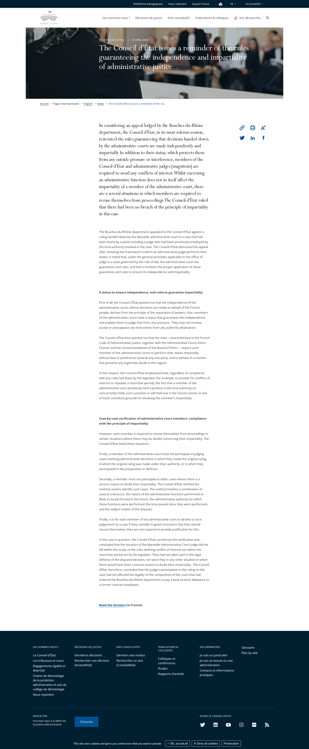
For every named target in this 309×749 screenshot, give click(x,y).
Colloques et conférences (166, 660)
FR (231, 4)
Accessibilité (253, 4)
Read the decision (112, 605)
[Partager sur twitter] (242, 138)
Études (163, 668)
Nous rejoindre (43, 694)
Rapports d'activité (171, 674)
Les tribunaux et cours (48, 660)
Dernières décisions (88, 655)
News (100, 103)
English (88, 103)
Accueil (44, 103)
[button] (116, 18)
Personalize (231, 743)
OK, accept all (178, 743)
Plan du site (250, 653)
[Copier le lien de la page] (242, 128)
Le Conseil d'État (44, 655)
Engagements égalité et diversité (49, 668)
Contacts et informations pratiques (217, 672)
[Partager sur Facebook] (263, 138)
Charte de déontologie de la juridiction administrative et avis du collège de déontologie (50, 682)
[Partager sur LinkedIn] (252, 138)
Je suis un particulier (214, 655)
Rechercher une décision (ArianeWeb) (92, 662)
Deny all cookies (207, 743)
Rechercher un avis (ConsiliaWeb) (129, 662)
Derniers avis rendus (130, 655)
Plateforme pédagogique (148, 4)
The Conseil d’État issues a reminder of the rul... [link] (137, 103)
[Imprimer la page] (252, 128)
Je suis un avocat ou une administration (216, 662)
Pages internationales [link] (66, 103)
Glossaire (248, 647)
